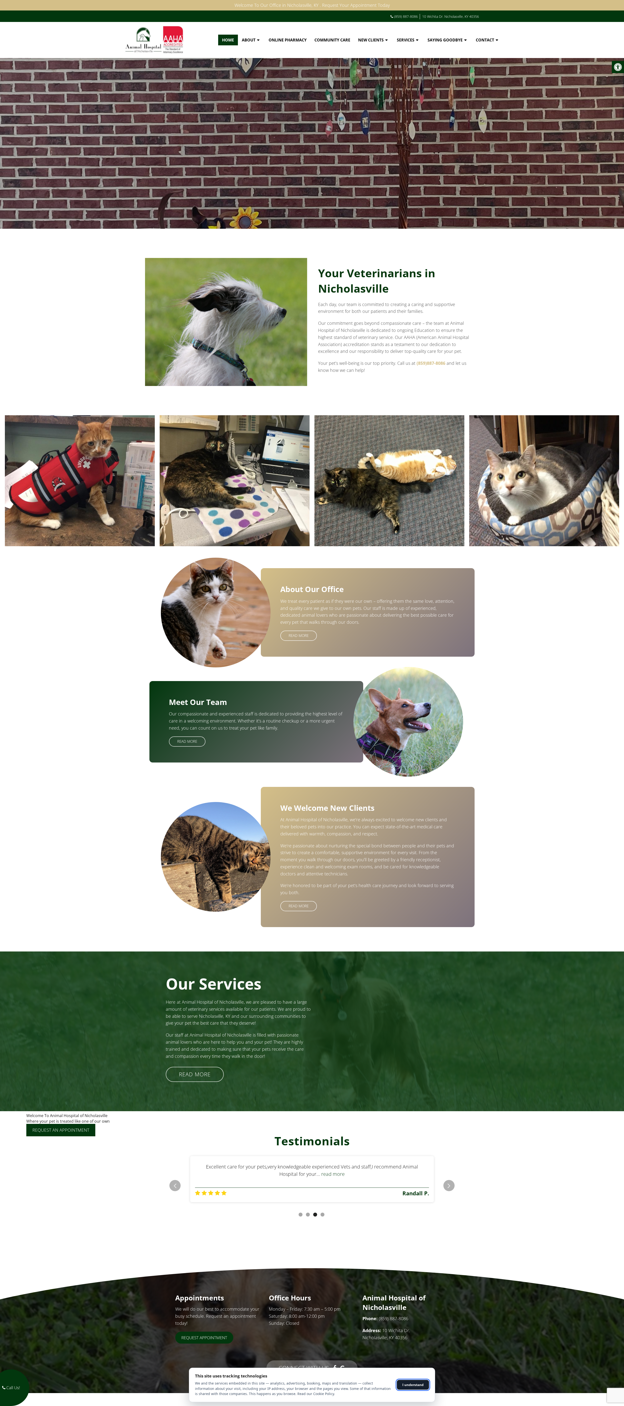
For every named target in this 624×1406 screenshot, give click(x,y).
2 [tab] (308, 1215)
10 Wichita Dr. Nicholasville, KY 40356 (450, 16)
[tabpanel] (312, 1179)
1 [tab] (300, 1215)
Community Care (332, 40)
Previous (175, 1185)
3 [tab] (315, 1215)
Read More (299, 635)
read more (400, 1174)
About (248, 40)
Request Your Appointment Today (356, 5)
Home (228, 40)
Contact (485, 40)
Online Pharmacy (288, 40)
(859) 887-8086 (406, 16)
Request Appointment (204, 1337)
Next (449, 1185)
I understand (413, 1385)
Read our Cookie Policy (315, 1393)
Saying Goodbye (445, 40)
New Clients (371, 40)
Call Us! (12, 1387)
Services (405, 40)
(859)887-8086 (431, 363)
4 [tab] (322, 1215)
